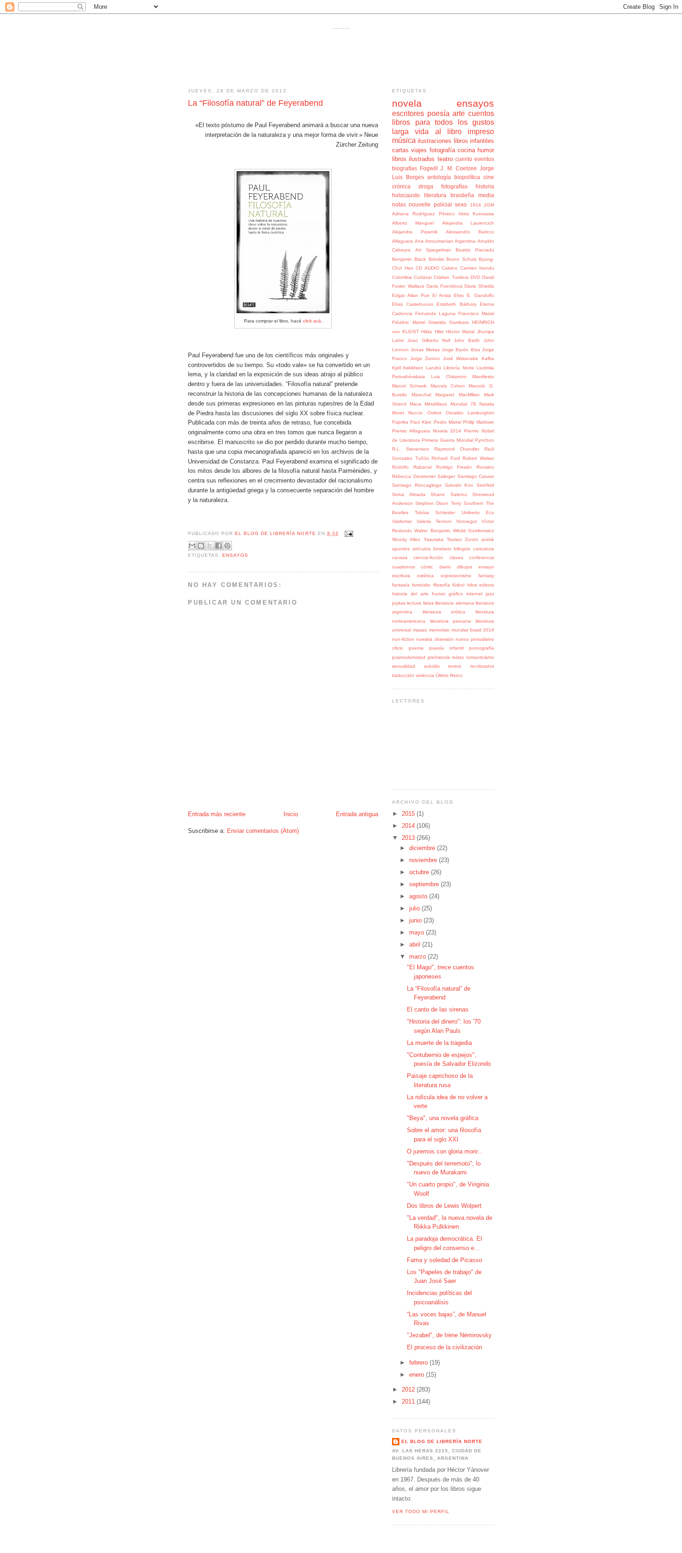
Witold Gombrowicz (473, 530)
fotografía (442, 150)
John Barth (467, 340)
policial (443, 204)
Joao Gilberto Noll (428, 340)
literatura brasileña (449, 195)
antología (439, 177)
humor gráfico (447, 593)
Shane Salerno (449, 494)
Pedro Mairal (447, 422)
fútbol (458, 584)
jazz (490, 593)
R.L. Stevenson (410, 448)
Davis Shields (479, 286)
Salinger (446, 476)
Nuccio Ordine (424, 412)
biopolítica (467, 177)
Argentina (465, 241)
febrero (419, 1362)
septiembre (425, 884)
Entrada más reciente (216, 814)
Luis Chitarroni (448, 376)
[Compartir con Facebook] (218, 545)
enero (417, 1374)
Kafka (488, 358)
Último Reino (449, 675)
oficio (397, 648)
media (486, 195)
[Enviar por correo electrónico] (192, 545)
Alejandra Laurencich (468, 223)
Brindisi (436, 259)
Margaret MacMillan (457, 394)
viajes (419, 150)
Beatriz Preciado (475, 249)
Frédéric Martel (408, 322)
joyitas (398, 603)
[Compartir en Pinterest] (227, 545)
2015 (409, 813)
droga (425, 186)
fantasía (401, 584)
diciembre (423, 847)
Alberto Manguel (413, 223)
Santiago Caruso (476, 476)
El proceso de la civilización (444, 1347)
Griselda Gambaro (448, 322)
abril (415, 944)
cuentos (481, 113)
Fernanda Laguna (435, 313)
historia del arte (410, 593)
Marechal (421, 394)
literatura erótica (444, 611)
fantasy (486, 575)
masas (420, 629)
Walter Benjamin (432, 530)
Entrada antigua (357, 814)
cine (488, 177)
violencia (425, 675)
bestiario (442, 548)
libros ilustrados (413, 158)
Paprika (400, 422)
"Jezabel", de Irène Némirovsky (449, 1335)
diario (445, 566)
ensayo (486, 566)
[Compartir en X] (209, 545)
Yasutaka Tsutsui (443, 539)
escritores (408, 113)
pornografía (481, 648)
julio (415, 908)
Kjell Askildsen (407, 367)
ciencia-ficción (428, 557)
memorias (439, 629)
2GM (489, 204)
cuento (463, 159)
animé (487, 539)
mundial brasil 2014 (472, 629)
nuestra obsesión (435, 639)
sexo (461, 204)
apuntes (401, 548)
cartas (400, 150)
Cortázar (423, 277)
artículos (421, 548)
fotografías (454, 186)
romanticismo (480, 657)
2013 (409, 837)
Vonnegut (466, 521)
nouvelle (420, 204)
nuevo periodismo (475, 639)
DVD (475, 277)
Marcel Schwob (409, 385)
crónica (401, 186)
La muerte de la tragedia (439, 1042)
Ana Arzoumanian (434, 241)
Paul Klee (420, 422)
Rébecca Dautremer (414, 476)
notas (399, 204)
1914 (475, 204)
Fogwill (429, 168)
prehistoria (439, 657)
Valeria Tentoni (434, 521)
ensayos (235, 555)
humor (485, 150)
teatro (445, 158)
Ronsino (485, 467)
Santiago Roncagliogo (417, 485)
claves (456, 557)
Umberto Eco (478, 512)
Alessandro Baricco (470, 231)
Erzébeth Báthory (456, 304)
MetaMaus (436, 403)
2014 (409, 825)
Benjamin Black (409, 259)
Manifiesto (483, 376)
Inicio (290, 814)
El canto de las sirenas (438, 1009)
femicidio (421, 584)
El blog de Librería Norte (341, 28)
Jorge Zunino (425, 358)
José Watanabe (461, 358)
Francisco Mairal (476, 313)
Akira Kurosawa (476, 213)
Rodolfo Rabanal (411, 467)
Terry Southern (467, 503)
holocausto (406, 195)
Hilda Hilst (432, 331)
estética (425, 575)
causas (399, 557)
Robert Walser (478, 458)
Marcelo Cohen (448, 385)
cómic (427, 566)
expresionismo (456, 575)
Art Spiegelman (433, 249)
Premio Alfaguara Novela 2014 (426, 430)
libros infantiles (474, 140)
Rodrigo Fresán (454, 467)
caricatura (483, 548)
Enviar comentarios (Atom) (263, 830)
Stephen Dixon (431, 503)
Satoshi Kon (459, 485)
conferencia (481, 557)
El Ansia (441, 295)
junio (416, 920)
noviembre (424, 860)
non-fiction (403, 639)
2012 (409, 1389)
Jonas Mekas (425, 349)
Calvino (449, 268)
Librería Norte (459, 367)
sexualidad (403, 666)
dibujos (464, 566)
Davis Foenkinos (444, 286)
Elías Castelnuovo (412, 304)
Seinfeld (485, 485)
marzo (418, 956)
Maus (415, 403)
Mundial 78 (463, 403)
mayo (417, 932)
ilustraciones (434, 140)
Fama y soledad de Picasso (444, 1260)
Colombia (402, 277)
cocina (466, 150)
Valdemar (402, 521)
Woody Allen (406, 539)
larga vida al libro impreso (443, 131)
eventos (484, 159)
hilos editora (480, 584)
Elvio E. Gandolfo (474, 295)
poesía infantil (446, 648)
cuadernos (403, 566)
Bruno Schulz (461, 259)
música (404, 140)
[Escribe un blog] (201, 545)
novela (407, 103)
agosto (419, 896)
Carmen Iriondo (477, 268)
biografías (404, 168)
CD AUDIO (427, 268)
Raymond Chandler (456, 448)
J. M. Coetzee (458, 168)
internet (474, 593)
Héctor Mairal (460, 331)
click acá (312, 320)
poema (416, 648)
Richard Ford (445, 458)
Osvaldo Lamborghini (470, 412)
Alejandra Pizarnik (415, 231)
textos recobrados (471, 666)
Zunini (471, 539)
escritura (401, 575)
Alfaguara (402, 241)
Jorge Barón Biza (461, 349)
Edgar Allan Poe (411, 295)
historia (485, 186)
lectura (414, 603)
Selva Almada (408, 494)
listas (428, 603)
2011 (409, 1401)
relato (458, 657)
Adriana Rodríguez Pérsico (423, 213)
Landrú (433, 367)
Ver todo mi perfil (421, 1511)
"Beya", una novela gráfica (442, 1118)
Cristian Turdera (451, 277)
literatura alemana (454, 603)
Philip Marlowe (478, 422)
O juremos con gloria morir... (445, 1151)
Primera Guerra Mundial (447, 440)
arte (458, 113)
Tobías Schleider (435, 512)
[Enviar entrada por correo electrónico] (348, 533)
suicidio (432, 666)
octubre (420, 872)
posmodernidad (408, 657)
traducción (403, 675)
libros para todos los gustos (443, 122)
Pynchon (484, 440)
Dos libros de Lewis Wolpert (444, 1205)
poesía (438, 113)
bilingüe (462, 548)
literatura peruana (450, 621)
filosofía (441, 584)
